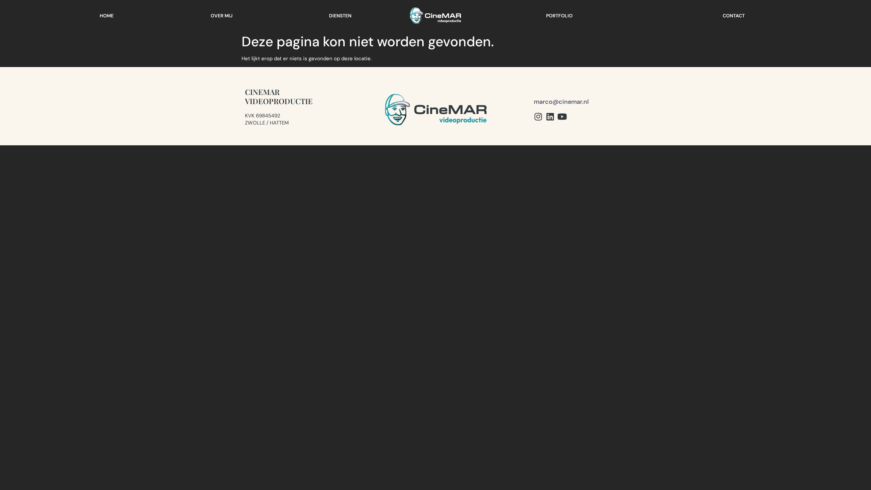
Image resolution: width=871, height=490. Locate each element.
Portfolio (559, 16)
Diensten (340, 16)
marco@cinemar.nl (561, 102)
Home (107, 16)
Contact (734, 16)
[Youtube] (562, 116)
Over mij (221, 16)
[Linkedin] (550, 116)
